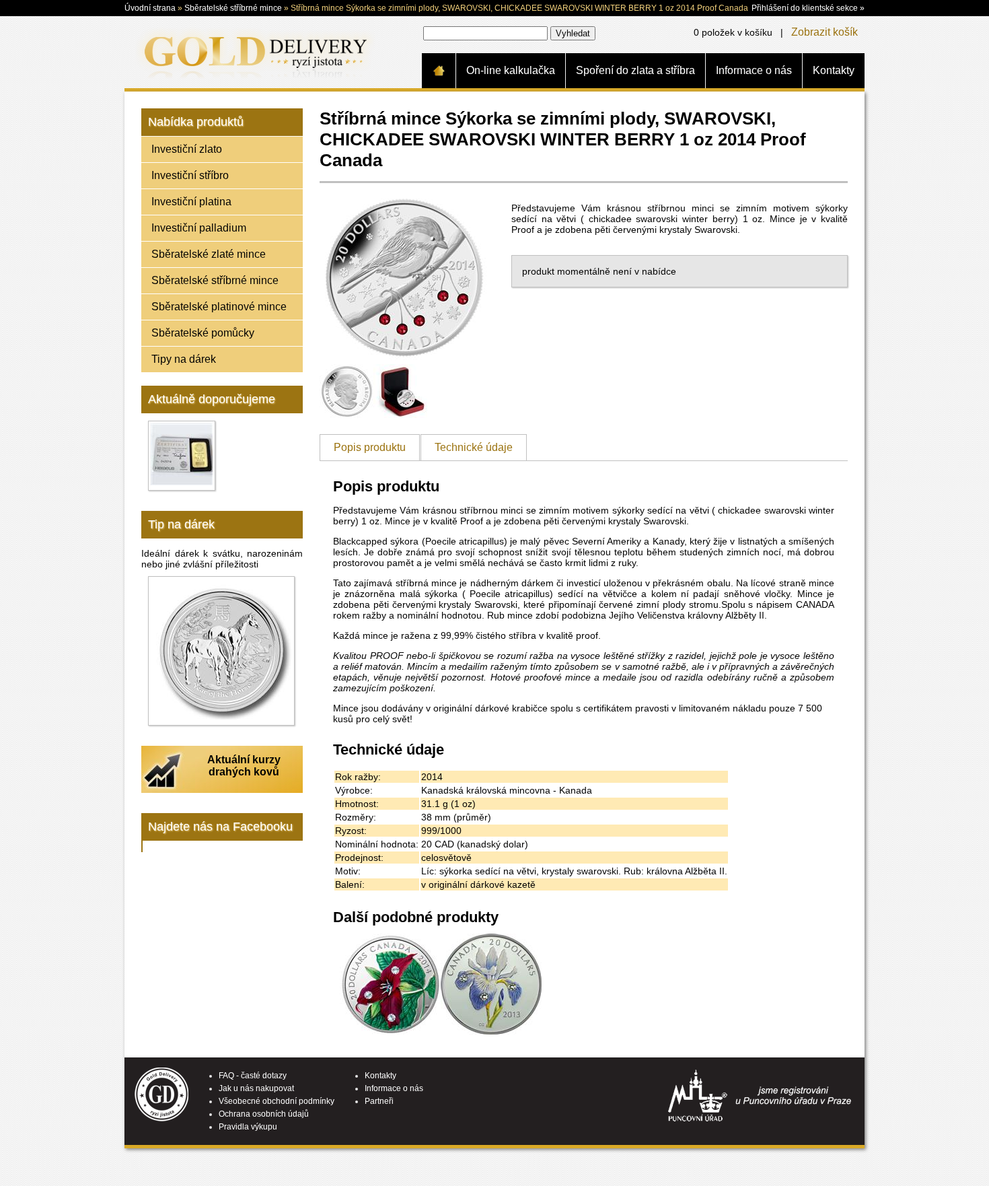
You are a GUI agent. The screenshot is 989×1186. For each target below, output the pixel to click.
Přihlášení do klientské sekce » (808, 8)
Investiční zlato (186, 149)
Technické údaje (474, 447)
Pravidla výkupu (248, 1126)
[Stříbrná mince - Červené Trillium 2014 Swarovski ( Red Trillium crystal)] (390, 1031)
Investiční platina (191, 201)
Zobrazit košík (824, 32)
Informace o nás (754, 70)
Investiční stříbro (190, 175)
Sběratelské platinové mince (219, 306)
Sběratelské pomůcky (202, 333)
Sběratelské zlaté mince (208, 254)
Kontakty (833, 70)
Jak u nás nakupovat (256, 1088)
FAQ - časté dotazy (253, 1075)
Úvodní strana (150, 8)
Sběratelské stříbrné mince (233, 8)
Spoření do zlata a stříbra (635, 70)
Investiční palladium (198, 228)
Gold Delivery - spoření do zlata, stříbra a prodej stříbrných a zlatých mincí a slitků (253, 52)
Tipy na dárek (183, 359)
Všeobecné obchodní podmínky (276, 1101)
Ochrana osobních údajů (264, 1114)
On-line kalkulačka (510, 70)
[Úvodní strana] (438, 70)
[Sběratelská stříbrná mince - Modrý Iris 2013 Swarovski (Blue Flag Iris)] (491, 1031)
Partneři (379, 1101)
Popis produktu (370, 447)
